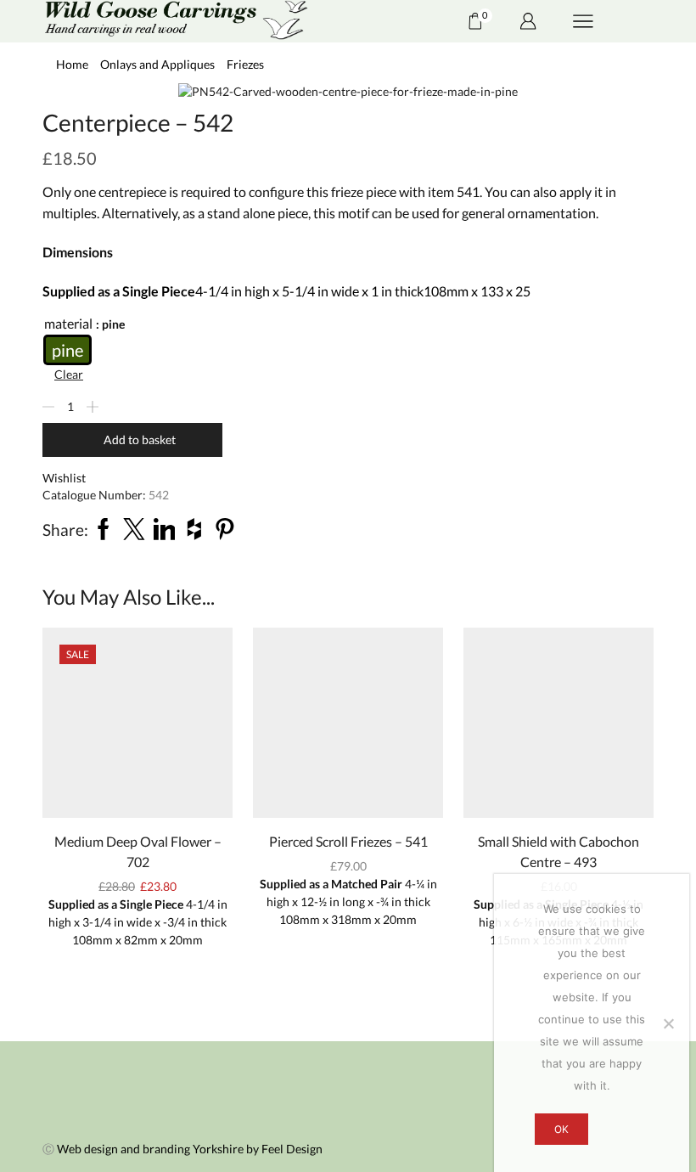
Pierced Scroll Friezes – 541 (348, 841)
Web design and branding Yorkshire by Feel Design (190, 1148)
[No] (668, 1023)
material (68, 323)
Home (72, 64)
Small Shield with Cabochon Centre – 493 (558, 851)
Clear (68, 374)
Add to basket (140, 439)
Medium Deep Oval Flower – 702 (138, 851)
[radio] (67, 350)
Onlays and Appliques (157, 64)
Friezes (245, 64)
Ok (561, 1129)
